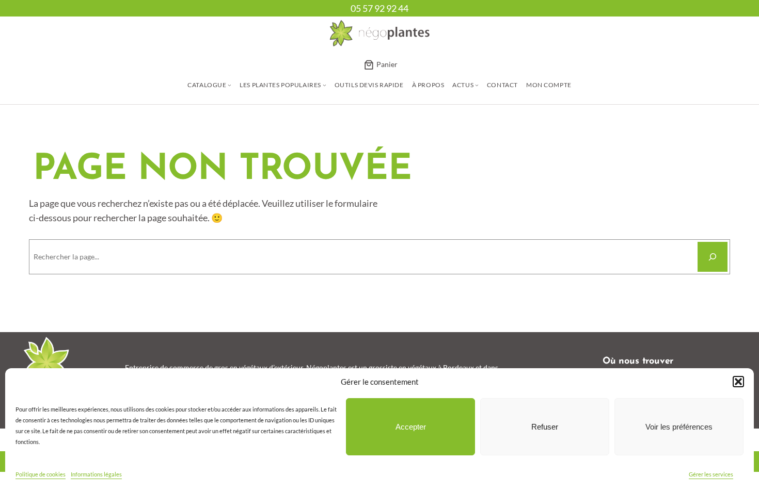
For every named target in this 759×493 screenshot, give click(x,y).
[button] (738, 381)
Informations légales (96, 474)
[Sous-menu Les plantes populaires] (324, 85)
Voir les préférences (679, 426)
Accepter (411, 426)
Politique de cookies (40, 474)
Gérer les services (711, 474)
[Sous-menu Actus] (477, 85)
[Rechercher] (713, 257)
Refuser (544, 426)
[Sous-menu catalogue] (229, 85)
